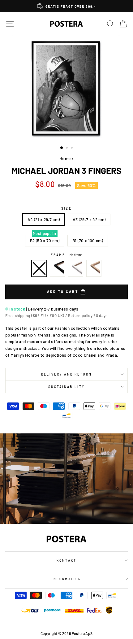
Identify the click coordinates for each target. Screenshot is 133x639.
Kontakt (66, 560)
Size (66, 208)
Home (65, 158)
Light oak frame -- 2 (94, 268)
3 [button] (72, 148)
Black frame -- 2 (57, 268)
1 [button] (61, 148)
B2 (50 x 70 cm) (44, 240)
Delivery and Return (66, 374)
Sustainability (66, 387)
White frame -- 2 (75, 268)
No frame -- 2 (39, 268)
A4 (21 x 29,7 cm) (44, 219)
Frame (66, 255)
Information (66, 579)
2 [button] (67, 148)
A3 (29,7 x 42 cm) (89, 219)
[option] (66, 6)
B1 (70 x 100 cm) (87, 240)
